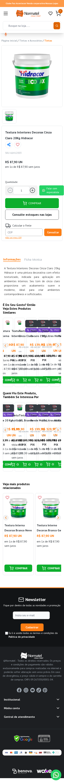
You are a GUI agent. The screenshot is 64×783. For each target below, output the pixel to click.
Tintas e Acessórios (30, 40)
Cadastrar (32, 627)
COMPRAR (34, 203)
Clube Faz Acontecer (16, 3)
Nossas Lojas (51, 3)
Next (58, 345)
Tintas (48, 40)
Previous (5, 345)
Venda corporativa (36, 3)
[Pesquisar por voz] (6, 34)
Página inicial (9, 40)
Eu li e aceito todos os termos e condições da (33, 634)
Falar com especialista (53, 190)
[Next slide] (58, 517)
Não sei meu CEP (13, 237)
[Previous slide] (6, 517)
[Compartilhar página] (8, 144)
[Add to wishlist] (17, 144)
